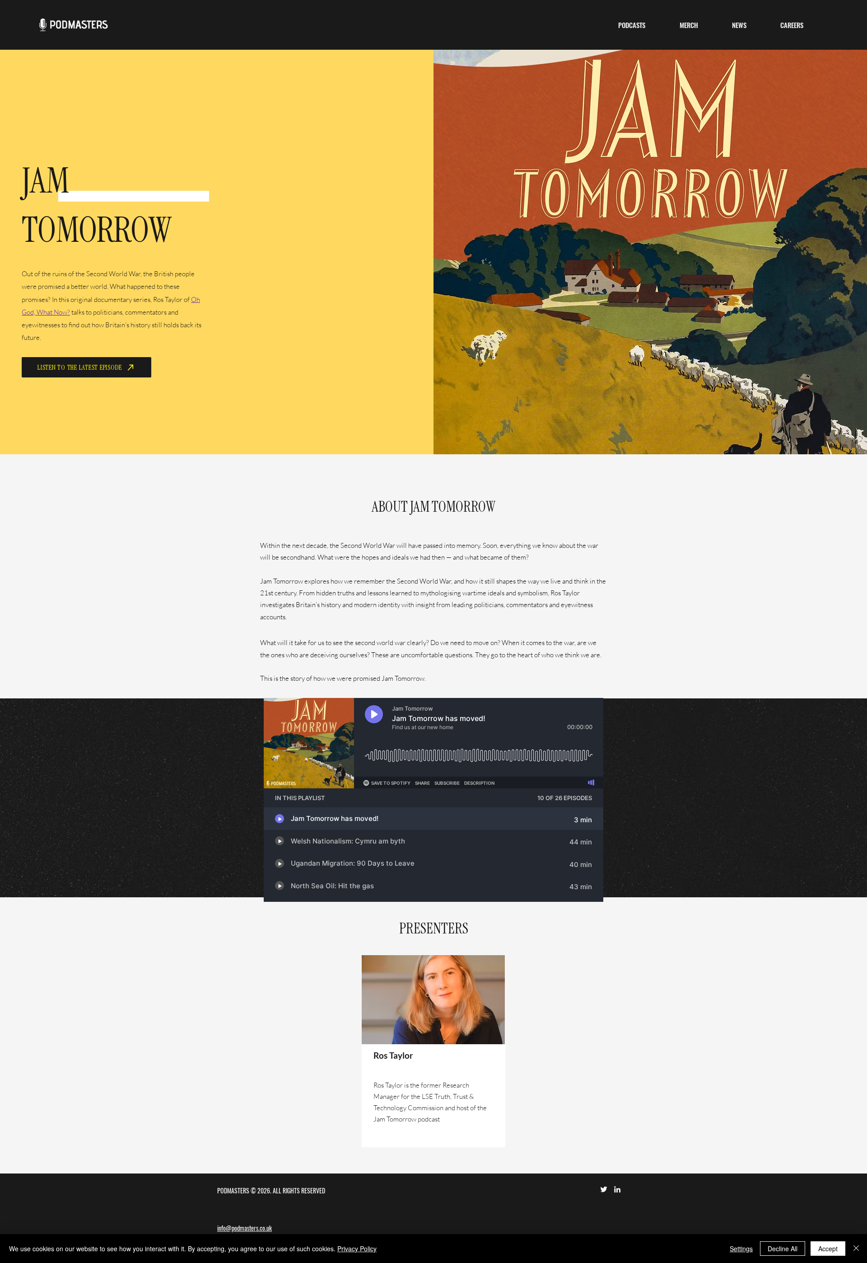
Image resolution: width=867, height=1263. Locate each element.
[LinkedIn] (617, 1189)
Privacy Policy (357, 1248)
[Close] (856, 1248)
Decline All (782, 1248)
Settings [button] (741, 1248)
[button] (631, 25)
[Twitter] (603, 1189)
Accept (828, 1248)
